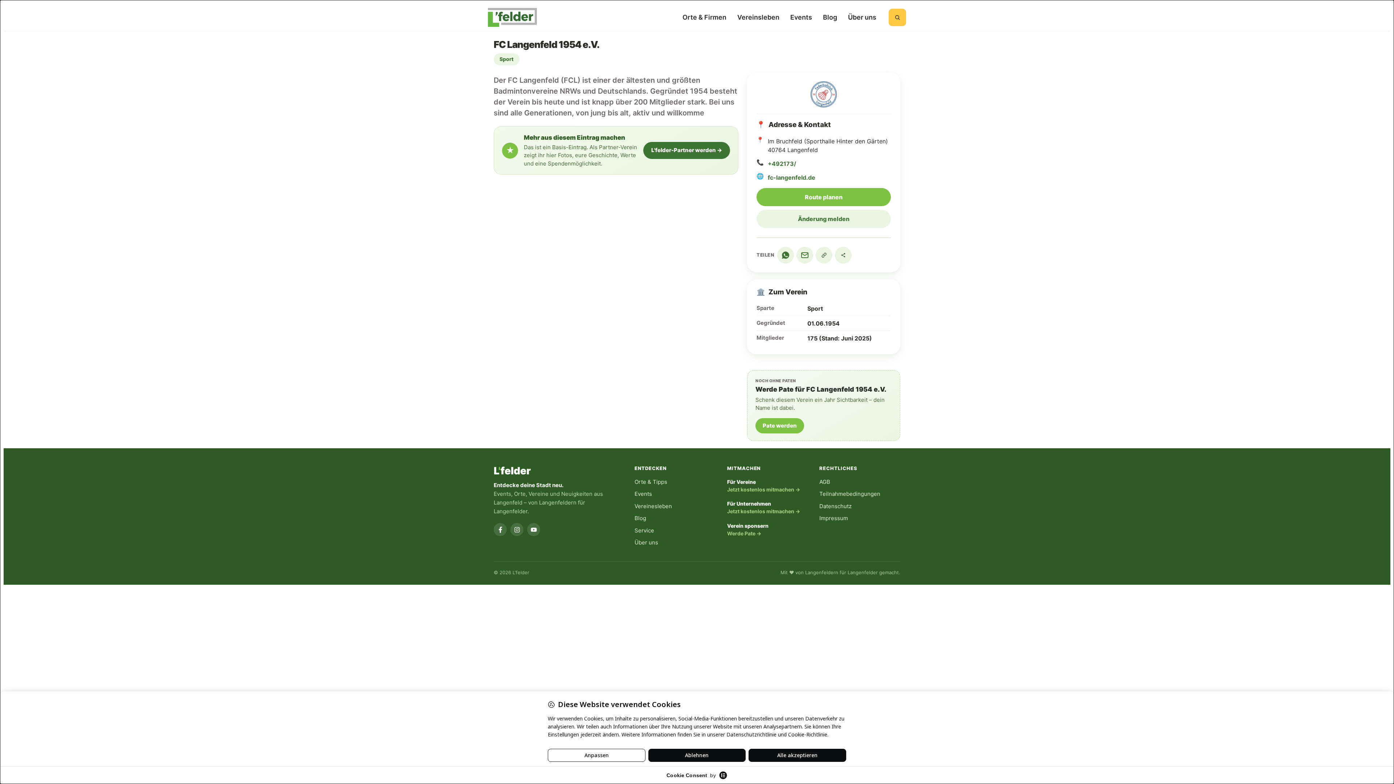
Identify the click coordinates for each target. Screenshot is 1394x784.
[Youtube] (533, 529)
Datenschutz (835, 506)
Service (644, 530)
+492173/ (782, 163)
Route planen (848, 197)
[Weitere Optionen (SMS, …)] (843, 255)
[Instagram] (516, 529)
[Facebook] (500, 529)
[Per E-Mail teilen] (804, 255)
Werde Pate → (744, 533)
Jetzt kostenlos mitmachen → (763, 489)
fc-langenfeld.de (791, 177)
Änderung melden (823, 218)
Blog (830, 17)
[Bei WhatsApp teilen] (785, 255)
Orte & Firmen (704, 17)
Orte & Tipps (651, 481)
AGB (824, 481)
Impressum (833, 518)
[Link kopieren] (824, 255)
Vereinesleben (653, 506)
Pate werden (780, 425)
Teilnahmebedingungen (849, 493)
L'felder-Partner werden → (686, 150)
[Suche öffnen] (897, 17)
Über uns (862, 17)
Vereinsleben (758, 17)
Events (801, 17)
